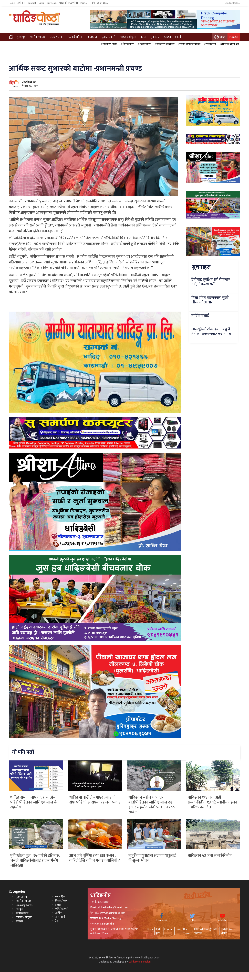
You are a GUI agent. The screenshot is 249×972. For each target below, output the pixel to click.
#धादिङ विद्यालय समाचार (188, 44)
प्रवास (143, 37)
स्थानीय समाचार (37, 37)
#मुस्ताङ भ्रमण (144, 44)
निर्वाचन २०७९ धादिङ (99, 3)
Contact (32, 3)
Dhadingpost (29, 82)
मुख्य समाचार (22, 897)
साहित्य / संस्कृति (127, 37)
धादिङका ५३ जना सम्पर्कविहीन (210, 855)
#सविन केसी (209, 44)
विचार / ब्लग (55, 37)
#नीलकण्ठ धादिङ (108, 44)
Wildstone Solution (140, 961)
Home (12, 3)
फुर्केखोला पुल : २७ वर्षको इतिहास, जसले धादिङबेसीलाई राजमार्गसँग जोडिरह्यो (35, 860)
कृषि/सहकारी (108, 37)
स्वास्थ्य (167, 37)
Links (41, 3)
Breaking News (24, 905)
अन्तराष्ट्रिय (60, 896)
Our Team (52, 3)
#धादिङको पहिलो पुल (229, 44)
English (234, 37)
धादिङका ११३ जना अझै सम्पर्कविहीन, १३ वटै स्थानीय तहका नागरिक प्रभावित (212, 802)
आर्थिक (58, 913)
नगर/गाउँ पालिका (74, 37)
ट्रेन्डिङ (222, 37)
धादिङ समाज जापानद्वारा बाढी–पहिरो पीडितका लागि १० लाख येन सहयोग (34, 802)
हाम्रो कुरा (21, 3)
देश (56, 921)
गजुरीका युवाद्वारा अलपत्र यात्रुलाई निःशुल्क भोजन (152, 858)
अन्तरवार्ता (92, 37)
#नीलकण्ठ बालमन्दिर (164, 44)
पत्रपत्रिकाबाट (22, 913)
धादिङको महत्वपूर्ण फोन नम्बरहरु (73, 3)
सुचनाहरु (154, 37)
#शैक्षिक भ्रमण (127, 44)
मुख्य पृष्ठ (21, 37)
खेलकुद (19, 909)
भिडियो (178, 37)
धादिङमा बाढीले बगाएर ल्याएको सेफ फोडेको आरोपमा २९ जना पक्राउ (95, 800)
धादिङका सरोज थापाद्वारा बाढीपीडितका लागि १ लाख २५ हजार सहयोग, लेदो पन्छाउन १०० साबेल (151, 804)
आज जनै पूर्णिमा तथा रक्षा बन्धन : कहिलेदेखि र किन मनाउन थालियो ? (94, 858)
